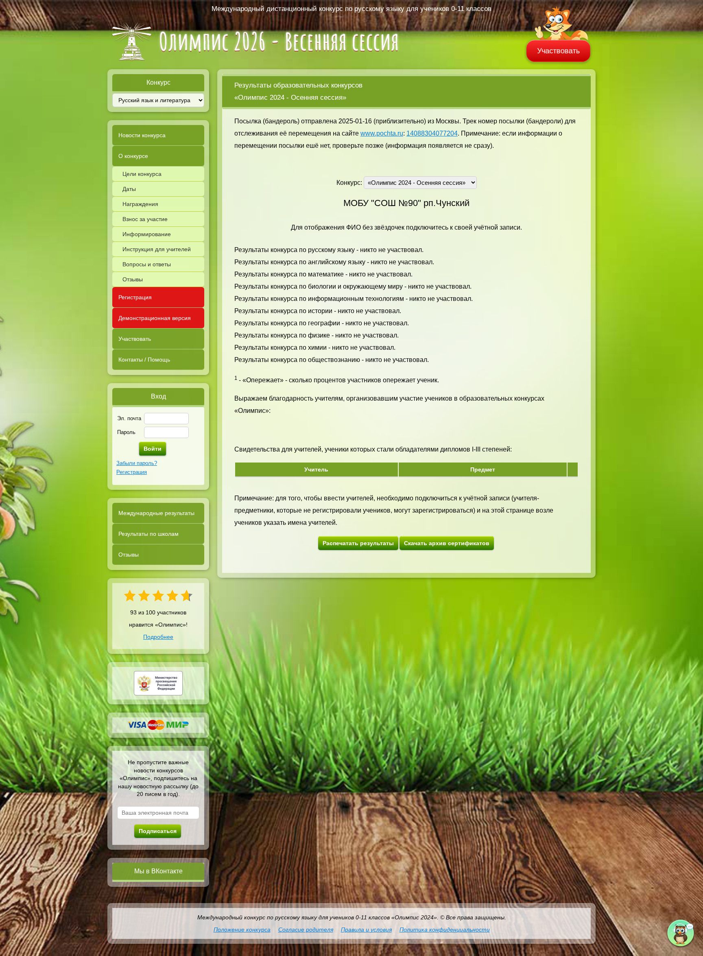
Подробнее (158, 637)
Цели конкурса (142, 174)
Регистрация (135, 297)
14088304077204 (432, 133)
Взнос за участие (145, 219)
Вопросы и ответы (146, 264)
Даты (129, 189)
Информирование (146, 234)
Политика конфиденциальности (445, 929)
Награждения (140, 204)
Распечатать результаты (358, 543)
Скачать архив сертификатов (446, 543)
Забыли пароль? (136, 463)
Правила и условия (366, 929)
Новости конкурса (142, 135)
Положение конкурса (242, 929)
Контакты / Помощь (144, 359)
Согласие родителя (305, 929)
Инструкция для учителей (156, 249)
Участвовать (558, 51)
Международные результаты (156, 513)
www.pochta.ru (381, 133)
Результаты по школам (148, 534)
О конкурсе (133, 156)
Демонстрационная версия (154, 318)
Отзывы (132, 279)
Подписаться (158, 831)
